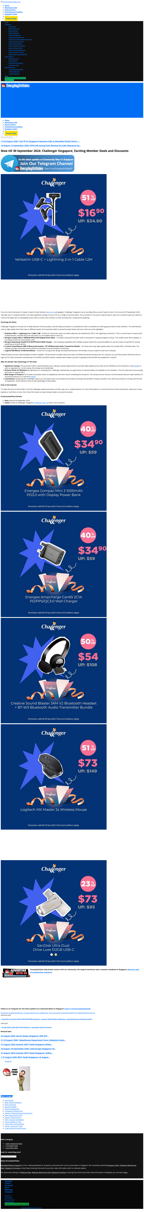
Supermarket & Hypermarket (18, 54)
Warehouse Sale (11, 8)
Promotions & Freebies (14, 12)
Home (7, 5)
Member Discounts (49, 1013)
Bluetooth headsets (8, 1013)
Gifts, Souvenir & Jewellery (17, 46)
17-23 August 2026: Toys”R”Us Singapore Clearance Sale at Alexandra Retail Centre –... (40, 141)
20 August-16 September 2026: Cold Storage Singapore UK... (28, 1049)
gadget (136, 366)
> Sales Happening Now (16, 69)
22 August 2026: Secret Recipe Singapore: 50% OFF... (25, 1036)
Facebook (8, 1061)
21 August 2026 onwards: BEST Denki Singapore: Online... (27, 1053)
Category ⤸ (8, 24)
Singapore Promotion (13, 1168)
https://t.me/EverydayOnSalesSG (78, 1009)
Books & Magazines (15, 35)
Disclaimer (8, 1198)
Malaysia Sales (25, 1172)
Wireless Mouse (89, 1013)
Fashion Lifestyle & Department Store (20, 39)
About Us (8, 1195)
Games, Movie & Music (15, 44)
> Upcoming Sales (14, 74)
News (6, 76)
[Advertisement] (59, 103)
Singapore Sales (11, 14)
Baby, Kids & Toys (14, 29)
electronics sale (36, 1013)
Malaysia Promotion (58, 1172)
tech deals (69, 1013)
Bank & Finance (13, 31)
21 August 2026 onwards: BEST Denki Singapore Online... (26, 1044)
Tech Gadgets (78, 1013)
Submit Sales (9, 1202)
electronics (50, 312)
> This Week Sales (14, 72)
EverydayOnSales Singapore (11, 1165)
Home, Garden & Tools (15, 48)
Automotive (12, 26)
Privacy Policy (9, 1200)
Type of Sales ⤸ (9, 57)
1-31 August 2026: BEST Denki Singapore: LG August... (25, 1057)
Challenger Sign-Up (41, 403)
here (125, 1172)
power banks (61, 1013)
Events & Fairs (10, 10)
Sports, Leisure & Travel (16, 52)
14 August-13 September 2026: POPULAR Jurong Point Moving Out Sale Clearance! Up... (41, 145)
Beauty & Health (14, 33)
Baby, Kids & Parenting (13, 1102)
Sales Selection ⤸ (10, 67)
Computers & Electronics (16, 37)
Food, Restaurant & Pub (16, 41)
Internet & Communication (17, 50)
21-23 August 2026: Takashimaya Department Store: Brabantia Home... (33, 1040)
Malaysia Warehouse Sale (41, 1172)
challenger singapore (23, 1013)
